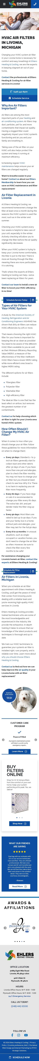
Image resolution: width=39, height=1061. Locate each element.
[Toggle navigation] (4, 4)
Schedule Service (20, 98)
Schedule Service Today (16, 300)
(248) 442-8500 (20, 92)
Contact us (14, 179)
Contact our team (10, 285)
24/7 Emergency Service (19, 996)
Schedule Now (20, 1057)
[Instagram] (18, 1036)
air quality (23, 670)
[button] (3, 740)
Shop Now (18, 824)
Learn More (18, 751)
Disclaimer (33, 1045)
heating (27, 118)
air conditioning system (12, 121)
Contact (6, 77)
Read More (17, 886)
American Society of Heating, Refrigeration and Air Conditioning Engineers (18, 318)
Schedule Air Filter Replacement (12, 571)
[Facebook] (13, 1036)
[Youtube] (26, 1036)
